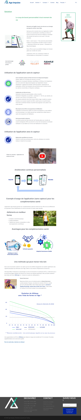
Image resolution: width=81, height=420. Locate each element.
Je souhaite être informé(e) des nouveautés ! (70, 411)
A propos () (27, 403)
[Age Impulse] (12, 2)
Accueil (32, 2)
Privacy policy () (28, 411)
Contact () (26, 405)
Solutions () (33, 401)
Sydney (28, 417)
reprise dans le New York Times (37, 286)
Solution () (26, 401)
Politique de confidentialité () (30, 410)
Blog (57, 2)
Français (62, 2)
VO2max (21, 337)
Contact (52, 2)
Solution (37, 2)
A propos (45, 2)
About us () (33, 403)
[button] (76, 2)
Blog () (26, 407)
